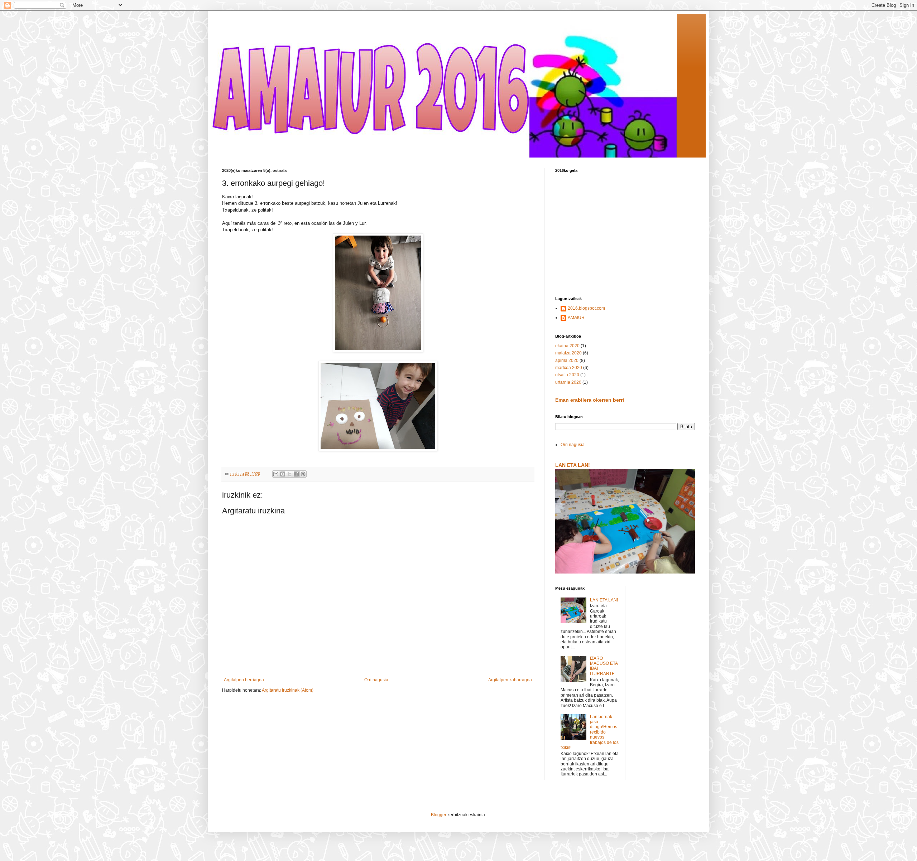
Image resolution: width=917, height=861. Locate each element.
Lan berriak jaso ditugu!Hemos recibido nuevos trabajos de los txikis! (590, 732)
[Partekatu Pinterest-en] (303, 474)
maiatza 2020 (568, 352)
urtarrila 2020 (568, 382)
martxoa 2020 (568, 367)
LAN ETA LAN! (572, 465)
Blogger (438, 814)
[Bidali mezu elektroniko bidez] (275, 474)
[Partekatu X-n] (289, 474)
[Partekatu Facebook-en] (296, 474)
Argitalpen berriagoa (244, 679)
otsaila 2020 (567, 374)
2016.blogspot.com (586, 308)
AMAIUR (576, 317)
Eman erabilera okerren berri (589, 400)
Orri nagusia (376, 679)
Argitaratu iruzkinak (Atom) (287, 690)
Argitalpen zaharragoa (510, 679)
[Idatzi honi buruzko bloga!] (282, 474)
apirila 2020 (566, 360)
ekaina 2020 (567, 345)
